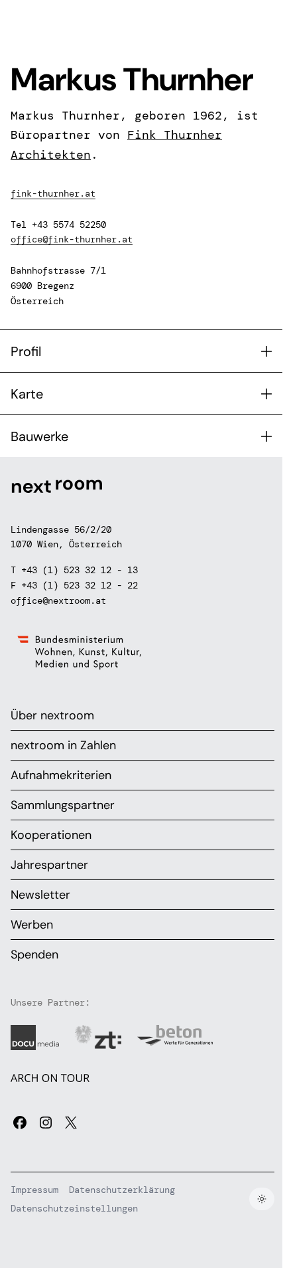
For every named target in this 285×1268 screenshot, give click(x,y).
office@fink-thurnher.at (72, 239)
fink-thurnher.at (53, 193)
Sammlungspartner (63, 805)
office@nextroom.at (58, 600)
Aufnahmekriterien (61, 775)
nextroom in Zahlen (63, 745)
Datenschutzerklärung (122, 1190)
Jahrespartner (49, 865)
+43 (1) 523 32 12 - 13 (79, 570)
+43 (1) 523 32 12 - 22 (79, 585)
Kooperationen (51, 835)
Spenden (34, 954)
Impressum (34, 1190)
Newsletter (40, 895)
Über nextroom (52, 715)
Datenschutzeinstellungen (74, 1208)
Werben (32, 925)
